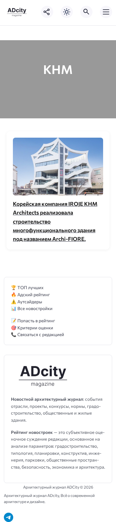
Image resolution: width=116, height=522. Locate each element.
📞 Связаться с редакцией (37, 334)
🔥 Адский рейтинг (30, 294)
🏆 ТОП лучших (27, 287)
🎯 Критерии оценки (32, 327)
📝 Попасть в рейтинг (33, 320)
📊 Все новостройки (32, 308)
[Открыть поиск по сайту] (86, 12)
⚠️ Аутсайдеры (26, 301)
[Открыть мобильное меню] (106, 12)
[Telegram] (8, 517)
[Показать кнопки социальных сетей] (47, 12)
